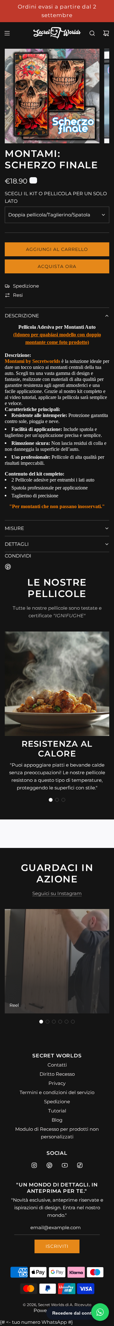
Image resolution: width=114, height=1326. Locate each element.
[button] (51, 800)
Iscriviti (57, 1246)
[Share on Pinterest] (8, 568)
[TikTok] (80, 1165)
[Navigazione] (7, 33)
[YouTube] (65, 1165)
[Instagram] (34, 1165)
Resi (18, 295)
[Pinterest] (49, 1165)
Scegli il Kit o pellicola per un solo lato (56, 197)
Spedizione (26, 286)
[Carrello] (106, 33)
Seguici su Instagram (57, 893)
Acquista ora (57, 266)
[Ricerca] (92, 33)
